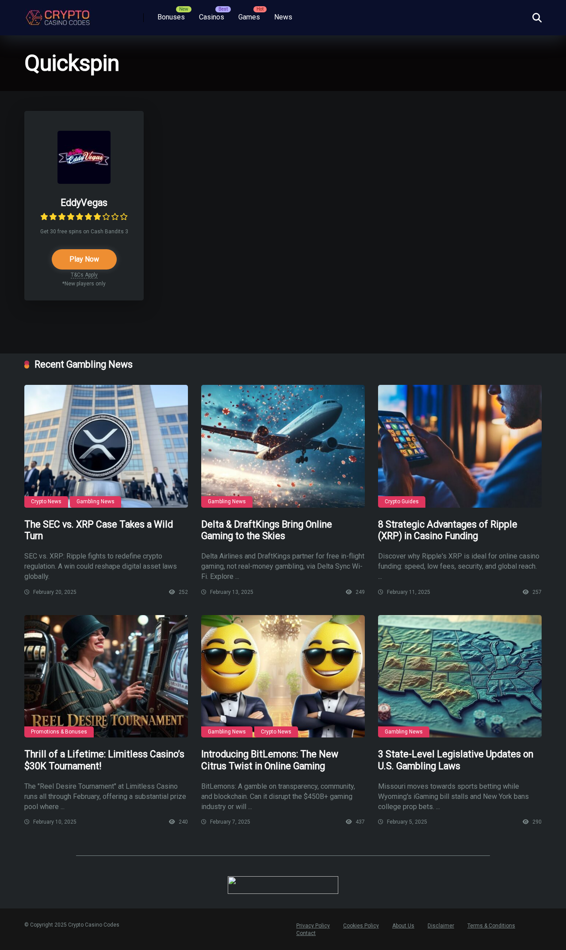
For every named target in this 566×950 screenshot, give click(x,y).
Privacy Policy (313, 926)
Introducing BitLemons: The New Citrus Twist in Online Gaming (269, 760)
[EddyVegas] (84, 181)
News (283, 17)
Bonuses (171, 17)
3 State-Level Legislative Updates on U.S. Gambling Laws (455, 760)
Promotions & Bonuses (59, 732)
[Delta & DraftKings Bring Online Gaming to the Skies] (283, 446)
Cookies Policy (361, 926)
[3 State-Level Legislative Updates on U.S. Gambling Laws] (460, 676)
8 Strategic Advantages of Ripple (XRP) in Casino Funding (447, 530)
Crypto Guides (402, 501)
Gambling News (95, 501)
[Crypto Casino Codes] (57, 14)
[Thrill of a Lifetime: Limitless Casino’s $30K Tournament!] (106, 676)
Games (249, 17)
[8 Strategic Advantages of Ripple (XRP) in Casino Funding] (460, 446)
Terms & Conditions (491, 926)
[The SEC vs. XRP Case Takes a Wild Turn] (106, 446)
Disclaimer (441, 926)
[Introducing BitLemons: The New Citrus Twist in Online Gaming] (283, 676)
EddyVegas (84, 202)
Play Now (84, 259)
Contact (306, 933)
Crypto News (46, 501)
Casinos (211, 17)
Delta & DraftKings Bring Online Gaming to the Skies (266, 530)
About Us (403, 926)
